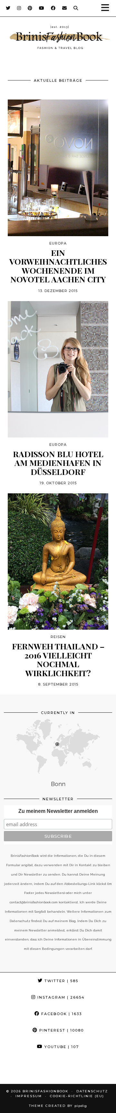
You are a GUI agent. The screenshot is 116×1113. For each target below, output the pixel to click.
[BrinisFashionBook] (58, 38)
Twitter (60, 981)
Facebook (61, 1014)
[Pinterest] (30, 8)
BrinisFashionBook (45, 1091)
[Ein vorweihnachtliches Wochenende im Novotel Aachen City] (58, 168)
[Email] (64, 8)
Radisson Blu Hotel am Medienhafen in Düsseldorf (58, 462)
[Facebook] (53, 8)
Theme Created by (58, 1106)
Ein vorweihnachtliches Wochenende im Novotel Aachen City (58, 266)
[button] (107, 8)
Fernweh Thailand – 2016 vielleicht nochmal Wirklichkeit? (58, 659)
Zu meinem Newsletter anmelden (58, 811)
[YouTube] (41, 8)
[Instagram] (19, 8)
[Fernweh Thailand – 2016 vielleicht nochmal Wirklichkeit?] (58, 561)
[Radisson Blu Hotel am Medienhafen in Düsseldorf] (58, 369)
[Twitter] (8, 8)
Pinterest (61, 1030)
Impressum (28, 1096)
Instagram (60, 997)
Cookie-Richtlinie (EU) (77, 1096)
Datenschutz (92, 1091)
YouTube (61, 1047)
